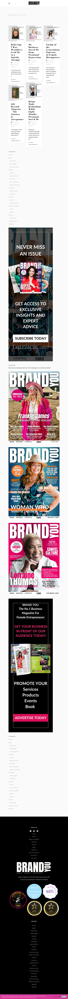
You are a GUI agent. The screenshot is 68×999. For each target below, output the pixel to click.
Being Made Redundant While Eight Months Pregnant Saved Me (35, 110)
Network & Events (13, 176)
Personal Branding (13, 167)
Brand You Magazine (12, 15)
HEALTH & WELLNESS (13, 206)
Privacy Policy (34, 855)
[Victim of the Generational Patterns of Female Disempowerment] (52, 33)
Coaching (11, 173)
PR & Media (12, 179)
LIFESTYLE (10, 215)
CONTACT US (34, 850)
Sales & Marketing (13, 182)
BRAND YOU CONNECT (34, 839)
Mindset (11, 209)
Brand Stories (12, 160)
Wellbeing (11, 212)
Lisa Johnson (12, 194)
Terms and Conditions (34, 852)
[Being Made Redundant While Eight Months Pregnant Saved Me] (34, 90)
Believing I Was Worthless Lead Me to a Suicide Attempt (16, 52)
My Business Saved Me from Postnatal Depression (35, 51)
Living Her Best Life (15, 81)
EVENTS (34, 836)
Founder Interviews (13, 203)
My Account (34, 858)
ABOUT (34, 847)
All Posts (13, 79)
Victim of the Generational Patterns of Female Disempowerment (55, 51)
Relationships (12, 218)
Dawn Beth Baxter (13, 191)
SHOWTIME (34, 842)
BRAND (10, 157)
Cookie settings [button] (57, 996)
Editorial (11, 200)
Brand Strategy (12, 163)
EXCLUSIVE (10, 197)
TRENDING (10, 224)
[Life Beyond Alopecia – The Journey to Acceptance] (16, 93)
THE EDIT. (34, 844)
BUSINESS (10, 170)
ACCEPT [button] (64, 996)
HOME (34, 834)
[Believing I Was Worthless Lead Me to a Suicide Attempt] (16, 33)
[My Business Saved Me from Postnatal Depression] (34, 33)
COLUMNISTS (11, 188)
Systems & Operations (14, 185)
